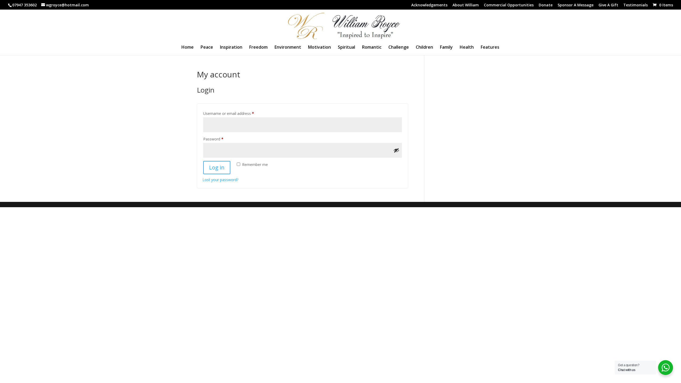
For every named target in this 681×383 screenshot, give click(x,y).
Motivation (319, 47)
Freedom (258, 47)
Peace (207, 47)
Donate (546, 5)
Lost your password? (220, 179)
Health (467, 47)
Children (424, 47)
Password (220, 138)
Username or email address (236, 113)
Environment (288, 47)
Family (446, 47)
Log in (217, 167)
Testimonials (635, 5)
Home (187, 47)
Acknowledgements (429, 5)
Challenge (398, 47)
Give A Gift (608, 5)
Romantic (371, 47)
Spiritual (346, 47)
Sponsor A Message (575, 5)
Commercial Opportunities (509, 5)
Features (490, 47)
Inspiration (231, 47)
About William (465, 5)
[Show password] (396, 150)
